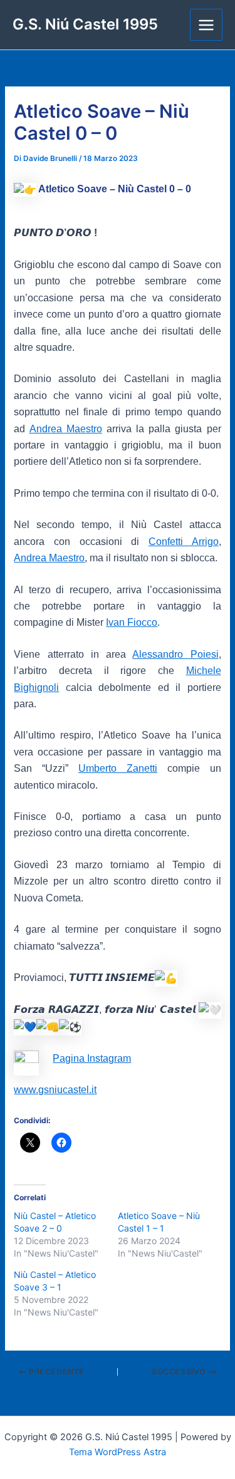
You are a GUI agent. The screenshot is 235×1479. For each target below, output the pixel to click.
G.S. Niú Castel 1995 (85, 24)
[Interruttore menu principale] (206, 25)
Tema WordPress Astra (117, 1452)
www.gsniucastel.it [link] (55, 1089)
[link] (65, 428)
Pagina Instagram (92, 1058)
